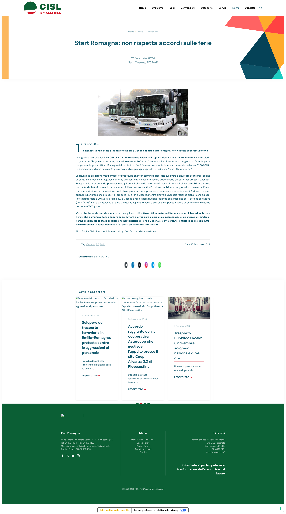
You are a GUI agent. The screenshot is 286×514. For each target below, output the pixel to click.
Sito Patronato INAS (215, 452)
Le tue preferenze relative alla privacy (156, 510)
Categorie (207, 7)
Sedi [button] (172, 7)
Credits (143, 452)
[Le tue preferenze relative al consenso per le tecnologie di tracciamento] (281, 509)
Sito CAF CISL (218, 449)
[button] (260, 7)
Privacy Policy (143, 446)
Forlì (154, 62)
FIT (148, 62)
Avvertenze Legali (143, 449)
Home (142, 7)
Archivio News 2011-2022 (143, 439)
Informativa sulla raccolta (114, 510)
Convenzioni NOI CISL (215, 446)
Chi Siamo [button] (158, 7)
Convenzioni (188, 7)
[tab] (137, 403)
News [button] (235, 7)
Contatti (250, 7)
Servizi (222, 7)
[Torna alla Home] (42, 7)
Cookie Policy (143, 442)
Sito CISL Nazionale (216, 442)
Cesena (140, 62)
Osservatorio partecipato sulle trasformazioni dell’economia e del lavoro (201, 469)
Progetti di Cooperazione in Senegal (208, 439)
